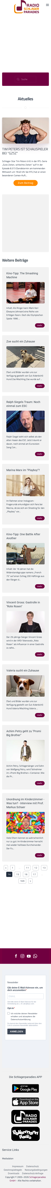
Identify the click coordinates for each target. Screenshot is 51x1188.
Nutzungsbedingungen (36, 1170)
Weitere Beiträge (15, 260)
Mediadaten (7, 1158)
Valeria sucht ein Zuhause (22, 670)
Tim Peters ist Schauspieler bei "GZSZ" (25, 151)
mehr (39, 325)
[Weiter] (30, 881)
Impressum (17, 1166)
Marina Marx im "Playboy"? (23, 470)
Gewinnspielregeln (13, 1170)
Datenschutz (32, 1166)
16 (26, 874)
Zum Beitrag (25, 182)
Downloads (13, 1173)
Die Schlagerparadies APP (25, 1077)
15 (17, 874)
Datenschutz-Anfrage (32, 1173)
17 (34, 874)
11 (27, 867)
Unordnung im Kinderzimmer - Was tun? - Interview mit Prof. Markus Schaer (25, 803)
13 (44, 867)
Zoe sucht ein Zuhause (20, 341)
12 (35, 867)
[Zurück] (6, 867)
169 (22, 881)
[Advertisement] (25, 40)
